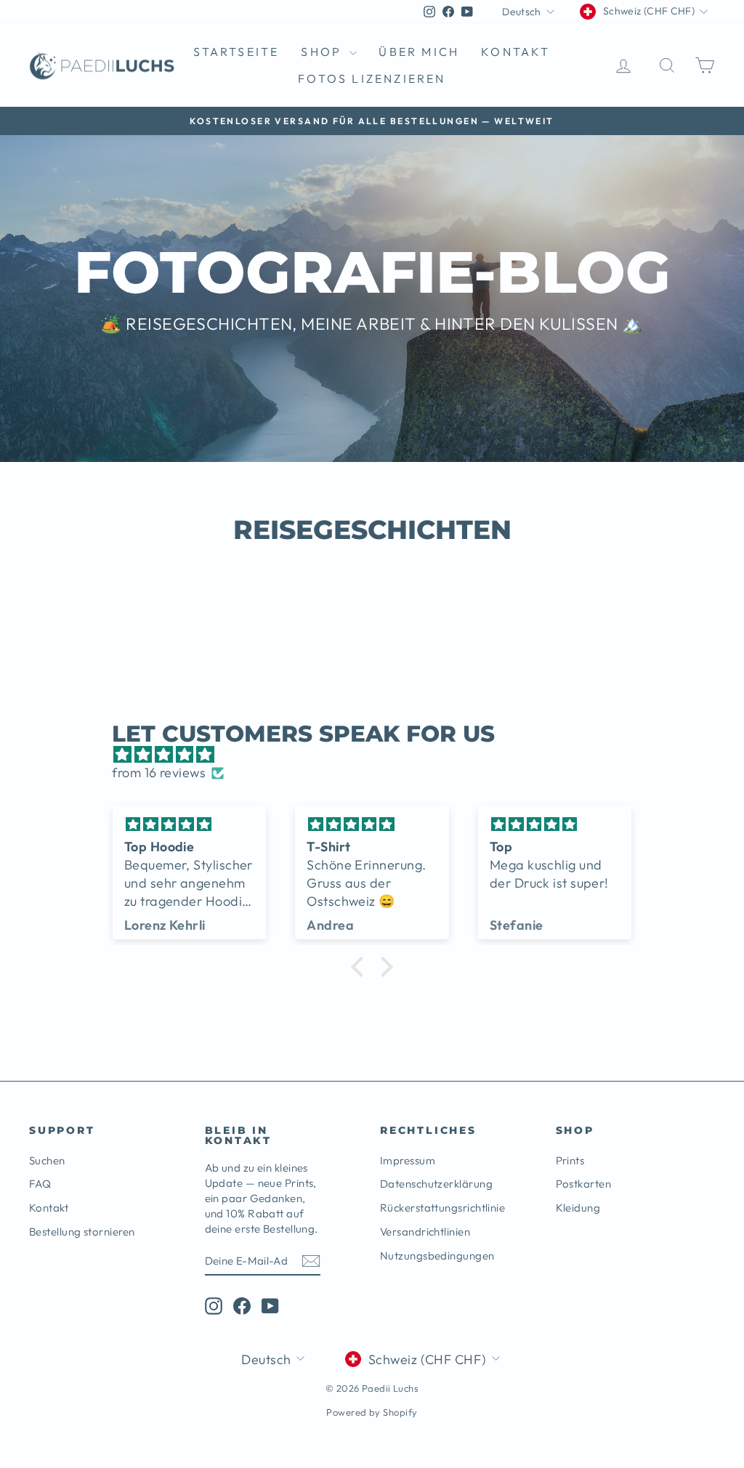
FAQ (40, 1184)
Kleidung (578, 1207)
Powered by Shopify (371, 1412)
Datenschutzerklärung (436, 1184)
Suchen (47, 1160)
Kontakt (515, 51)
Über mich (419, 51)
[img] (379, 754)
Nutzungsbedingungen (437, 1255)
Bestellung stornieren (81, 1231)
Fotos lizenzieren (371, 78)
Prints (570, 1160)
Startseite (236, 51)
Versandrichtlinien (425, 1231)
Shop (323, 51)
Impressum (407, 1160)
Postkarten (584, 1184)
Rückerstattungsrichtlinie (442, 1207)
